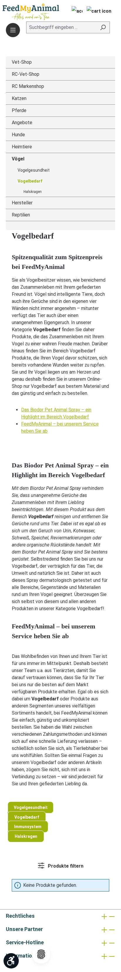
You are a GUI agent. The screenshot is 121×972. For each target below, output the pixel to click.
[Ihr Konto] (75, 12)
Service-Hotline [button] (25, 942)
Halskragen (32, 192)
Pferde (19, 110)
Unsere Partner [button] (24, 929)
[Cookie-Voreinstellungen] (41, 954)
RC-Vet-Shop (25, 74)
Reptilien (21, 215)
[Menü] (13, 30)
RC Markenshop (28, 86)
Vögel (18, 159)
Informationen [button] (23, 956)
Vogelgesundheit (34, 170)
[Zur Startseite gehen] (22, 12)
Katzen (19, 98)
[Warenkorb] (99, 12)
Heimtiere (22, 147)
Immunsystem (27, 826)
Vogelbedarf (30, 181)
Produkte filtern (65, 866)
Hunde (18, 134)
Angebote (22, 122)
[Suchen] (103, 27)
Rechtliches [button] (20, 916)
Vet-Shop (22, 62)
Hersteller (22, 203)
